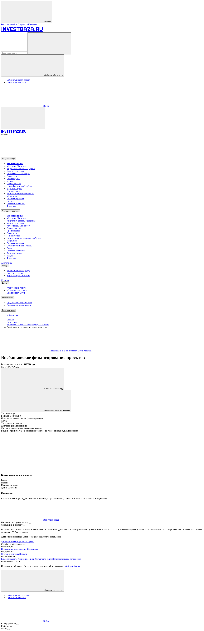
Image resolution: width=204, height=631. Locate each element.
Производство (13, 178)
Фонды (5, 266)
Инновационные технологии (20, 193)
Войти (46, 106)
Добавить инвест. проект (18, 80)
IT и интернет (13, 191)
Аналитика (6, 263)
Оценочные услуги (16, 293)
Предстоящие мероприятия (19, 302)
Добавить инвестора (16, 82)
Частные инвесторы (10, 211)
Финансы (11, 206)
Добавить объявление (53, 75)
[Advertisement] (84, 451)
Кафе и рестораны (15, 171)
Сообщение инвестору (53, 389)
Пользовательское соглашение (66, 559)
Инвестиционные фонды (18, 270)
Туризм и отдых (14, 188)
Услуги (10, 181)
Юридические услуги (17, 290)
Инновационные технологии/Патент (24, 238)
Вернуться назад (51, 520)
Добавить (53, 590)
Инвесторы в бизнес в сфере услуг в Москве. (70, 351)
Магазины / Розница (16, 166)
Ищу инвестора (8, 159)
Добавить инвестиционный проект (17, 541)
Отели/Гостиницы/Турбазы (19, 186)
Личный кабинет (26, 559)
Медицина (12, 196)
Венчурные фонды (15, 273)
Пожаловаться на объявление (57, 411)
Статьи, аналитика (10, 554)
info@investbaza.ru (72, 566)
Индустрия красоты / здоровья (21, 168)
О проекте (23, 24)
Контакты (32, 24)
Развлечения (12, 176)
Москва (47, 22)
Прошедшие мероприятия (19, 305)
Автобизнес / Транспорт (18, 173)
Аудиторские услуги (16, 288)
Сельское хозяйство (16, 203)
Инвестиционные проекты (14, 549)
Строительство (14, 183)
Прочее (10, 201)
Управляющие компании (18, 275)
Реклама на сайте (9, 24)
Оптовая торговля (15, 198)
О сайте (48, 559)
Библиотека (12, 315)
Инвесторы (32, 549)
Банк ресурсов (8, 310)
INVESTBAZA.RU (22, 29)
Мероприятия (7, 298)
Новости (23, 554)
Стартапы (5, 280)
